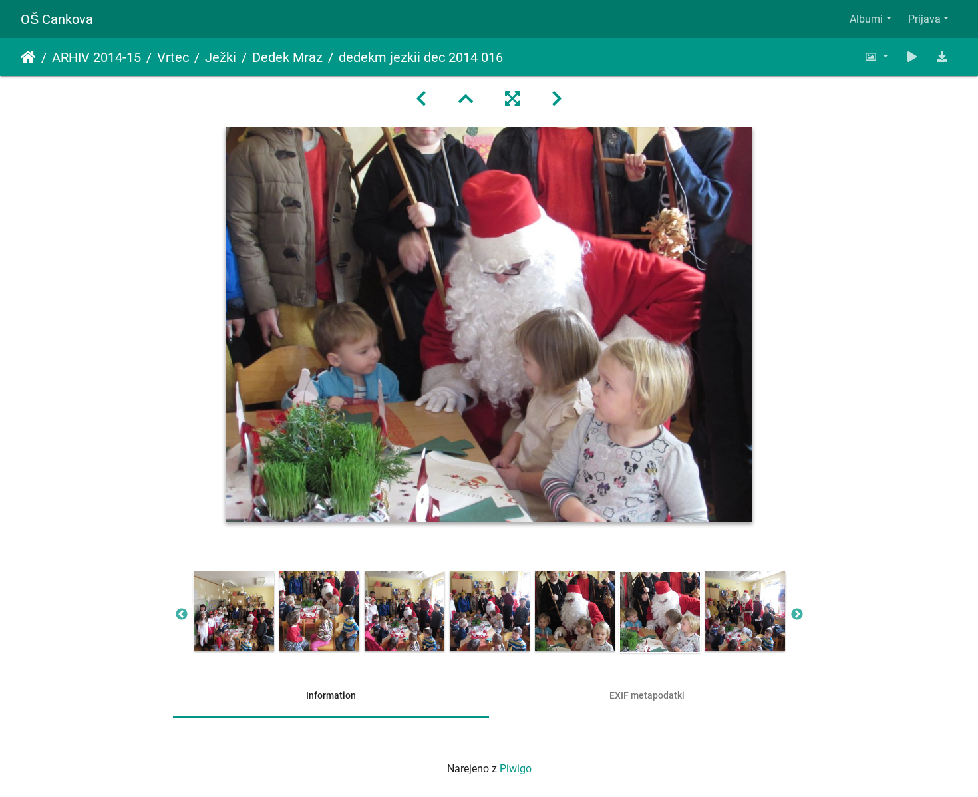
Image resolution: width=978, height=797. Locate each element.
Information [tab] (331, 695)
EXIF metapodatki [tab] (647, 695)
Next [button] (797, 614)
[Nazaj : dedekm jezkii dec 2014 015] (421, 99)
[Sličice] (465, 99)
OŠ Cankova (57, 19)
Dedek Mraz (287, 57)
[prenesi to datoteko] (942, 57)
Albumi (866, 19)
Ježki (220, 57)
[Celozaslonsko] (512, 99)
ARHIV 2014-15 (96, 57)
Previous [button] (181, 614)
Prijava (924, 19)
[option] (234, 611)
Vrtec (173, 57)
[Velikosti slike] (876, 57)
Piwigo (516, 768)
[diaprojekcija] (912, 57)
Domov (28, 57)
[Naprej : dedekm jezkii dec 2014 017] (557, 99)
